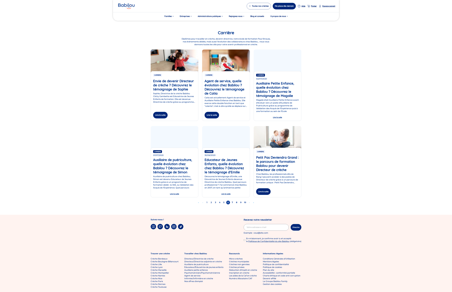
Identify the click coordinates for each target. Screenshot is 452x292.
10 (245, 202)
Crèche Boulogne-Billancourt (165, 261)
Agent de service (192, 276)
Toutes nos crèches (260, 6)
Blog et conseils (257, 16)
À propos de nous (278, 16)
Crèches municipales (239, 261)
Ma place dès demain (284, 6)
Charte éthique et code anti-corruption (281, 276)
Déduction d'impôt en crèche (243, 270)
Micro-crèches (236, 259)
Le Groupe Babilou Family (275, 281)
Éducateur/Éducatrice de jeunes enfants (203, 267)
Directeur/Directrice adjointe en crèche (203, 261)
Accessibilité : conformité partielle (279, 273)
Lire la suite (160, 115)
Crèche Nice (156, 278)
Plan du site (268, 270)
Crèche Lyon (157, 267)
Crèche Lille (156, 264)
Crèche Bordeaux (159, 259)
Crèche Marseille (159, 270)
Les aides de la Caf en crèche (243, 276)
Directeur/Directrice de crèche (199, 259)
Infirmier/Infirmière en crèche (198, 278)
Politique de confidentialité (276, 264)
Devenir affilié (269, 278)
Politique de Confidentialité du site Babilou (268, 241)
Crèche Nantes (158, 276)
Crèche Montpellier (160, 273)
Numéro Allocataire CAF (240, 278)
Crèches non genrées (239, 264)
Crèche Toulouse (159, 287)
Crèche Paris (157, 281)
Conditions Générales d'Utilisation (279, 259)
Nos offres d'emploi (193, 281)
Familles (168, 16)
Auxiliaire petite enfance (196, 270)
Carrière (157, 75)
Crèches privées (236, 267)
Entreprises (185, 16)
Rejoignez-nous (235, 16)
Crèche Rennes (158, 284)
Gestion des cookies (272, 284)
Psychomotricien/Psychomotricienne (202, 273)
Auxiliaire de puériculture (196, 264)
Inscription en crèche (239, 273)
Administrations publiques (209, 16)
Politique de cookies (272, 267)
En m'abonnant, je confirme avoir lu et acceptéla (273, 239)
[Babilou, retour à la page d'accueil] (126, 6)
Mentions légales (271, 261)
